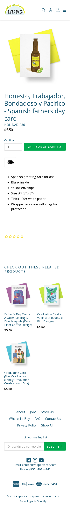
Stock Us (47, 412)
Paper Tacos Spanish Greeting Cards (38, 496)
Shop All (47, 425)
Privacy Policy (27, 425)
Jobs (33, 412)
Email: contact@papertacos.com (35, 465)
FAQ (37, 418)
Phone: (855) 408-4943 (35, 469)
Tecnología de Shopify (33, 501)
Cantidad (9, 140)
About (20, 412)
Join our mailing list (35, 437)
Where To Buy (19, 418)
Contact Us (53, 418)
